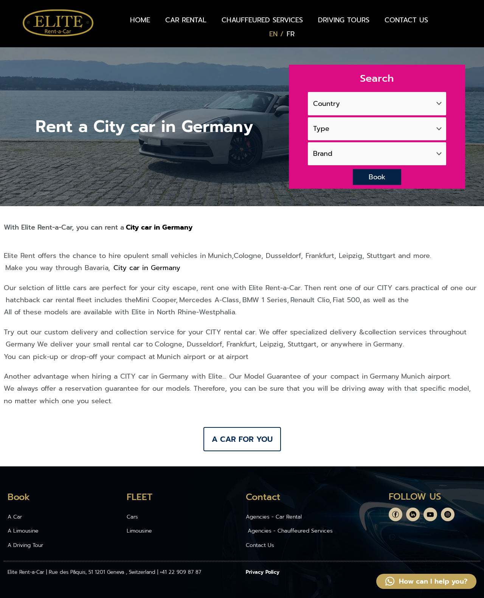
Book (377, 177)
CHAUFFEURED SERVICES (262, 20)
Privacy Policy (262, 572)
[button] (426, 581)
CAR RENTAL (185, 20)
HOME (140, 20)
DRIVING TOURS (343, 20)
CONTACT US (406, 20)
